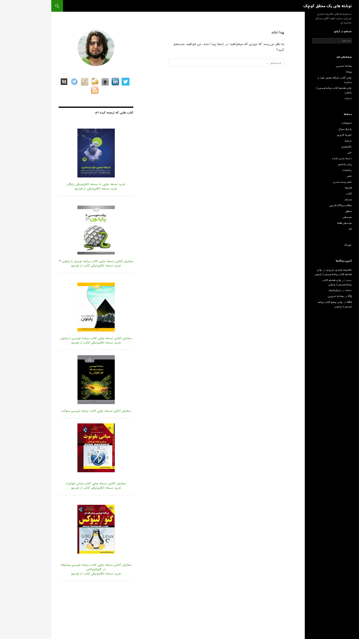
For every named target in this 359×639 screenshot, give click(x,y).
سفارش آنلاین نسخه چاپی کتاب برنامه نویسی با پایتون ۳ (96, 261)
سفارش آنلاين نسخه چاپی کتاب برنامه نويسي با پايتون (96, 338)
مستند (348, 199)
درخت (348, 98)
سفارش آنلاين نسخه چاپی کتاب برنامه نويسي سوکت (96, 410)
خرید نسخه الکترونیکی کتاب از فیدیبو (96, 265)
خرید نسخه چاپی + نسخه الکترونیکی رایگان (96, 184)
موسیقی (347, 217)
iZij (350, 296)
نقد (350, 228)
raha (349, 302)
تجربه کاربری (344, 134)
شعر (349, 176)
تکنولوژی (346, 146)
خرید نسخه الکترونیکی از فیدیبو (96, 188)
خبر (349, 152)
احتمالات (347, 123)
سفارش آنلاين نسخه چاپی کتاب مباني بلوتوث (96, 483)
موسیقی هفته (344, 222)
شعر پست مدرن (342, 181)
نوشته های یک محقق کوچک (327, 6)
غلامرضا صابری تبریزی (339, 269)
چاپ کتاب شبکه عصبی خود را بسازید (334, 80)
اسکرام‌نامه (335, 290)
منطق (349, 211)
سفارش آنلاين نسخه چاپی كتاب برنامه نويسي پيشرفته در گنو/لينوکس (96, 567)
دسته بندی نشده (342, 158)
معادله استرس (344, 66)
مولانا (349, 71)
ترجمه (348, 140)
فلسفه (348, 187)
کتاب (349, 193)
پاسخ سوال (345, 129)
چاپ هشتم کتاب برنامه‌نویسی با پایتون (334, 90)
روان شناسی (345, 164)
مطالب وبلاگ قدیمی (340, 205)
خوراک (348, 244)
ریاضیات (347, 170)
